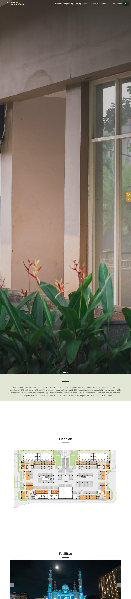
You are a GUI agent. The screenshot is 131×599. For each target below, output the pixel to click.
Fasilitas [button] (105, 4)
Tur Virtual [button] (95, 4)
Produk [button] (85, 4)
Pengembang (68, 4)
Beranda (58, 4)
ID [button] (125, 4)
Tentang (78, 4)
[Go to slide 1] (65, 372)
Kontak (119, 4)
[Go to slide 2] (67, 372)
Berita (113, 4)
